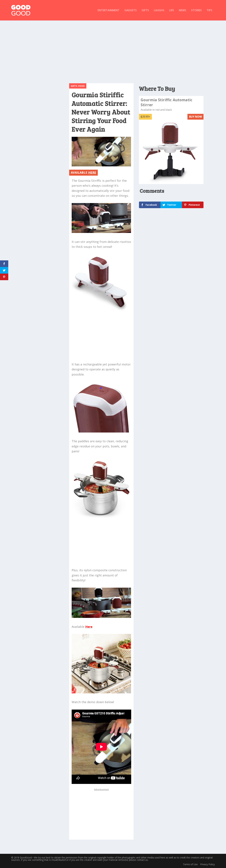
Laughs (159, 10)
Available (83, 172)
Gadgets (130, 10)
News (182, 10)
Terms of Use (190, 864)
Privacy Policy (207, 864)
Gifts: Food (78, 85)
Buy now (195, 116)
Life (171, 10)
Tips (209, 10)
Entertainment (108, 10)
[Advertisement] (113, 50)
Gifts (145, 10)
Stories (196, 10)
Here (88, 627)
